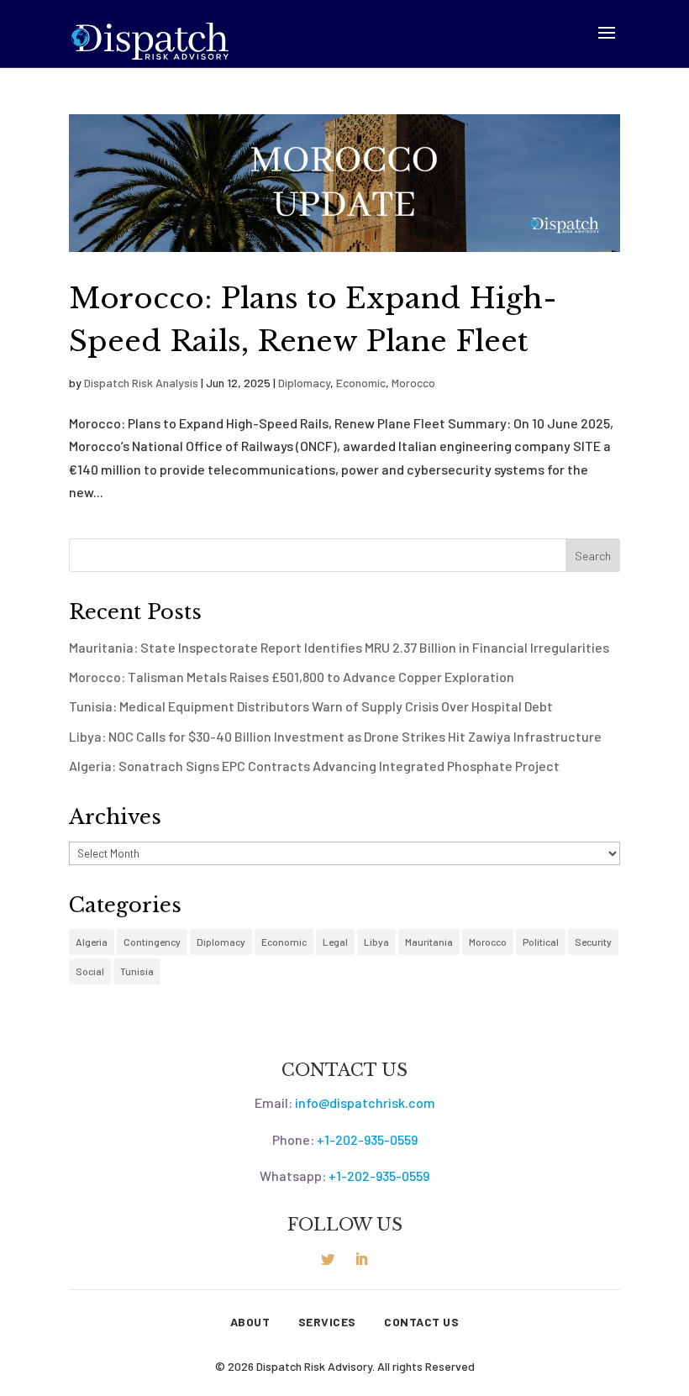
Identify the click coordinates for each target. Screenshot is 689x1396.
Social (90, 971)
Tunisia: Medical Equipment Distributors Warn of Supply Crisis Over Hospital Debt (311, 706)
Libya (376, 941)
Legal (335, 941)
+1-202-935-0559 (367, 1139)
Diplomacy (304, 382)
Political (541, 941)
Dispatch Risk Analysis (141, 382)
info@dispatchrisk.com (365, 1102)
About (250, 1322)
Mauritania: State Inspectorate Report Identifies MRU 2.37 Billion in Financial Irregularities (339, 647)
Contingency (152, 941)
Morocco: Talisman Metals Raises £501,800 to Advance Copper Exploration (291, 677)
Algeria (92, 941)
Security (593, 941)
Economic (361, 382)
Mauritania (429, 941)
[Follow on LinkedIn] (361, 1259)
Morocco (413, 382)
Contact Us (421, 1322)
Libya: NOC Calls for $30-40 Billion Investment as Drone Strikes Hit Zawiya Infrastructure (335, 736)
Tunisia (137, 971)
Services (327, 1322)
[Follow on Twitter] (327, 1259)
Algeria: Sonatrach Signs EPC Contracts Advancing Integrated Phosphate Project (314, 766)
